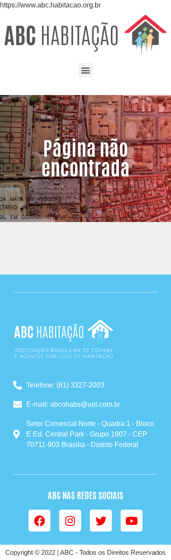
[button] (85, 70)
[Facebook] (39, 521)
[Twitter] (101, 521)
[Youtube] (131, 521)
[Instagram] (70, 521)
